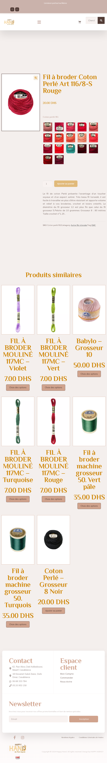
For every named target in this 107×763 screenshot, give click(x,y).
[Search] (101, 20)
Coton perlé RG (50, 117)
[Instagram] (12, 9)
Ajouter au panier (65, 183)
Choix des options (17, 387)
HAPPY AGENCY (97, 752)
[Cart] (79, 22)
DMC (94, 225)
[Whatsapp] (17, 9)
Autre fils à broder (79, 225)
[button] (39, 22)
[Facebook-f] (14, 737)
